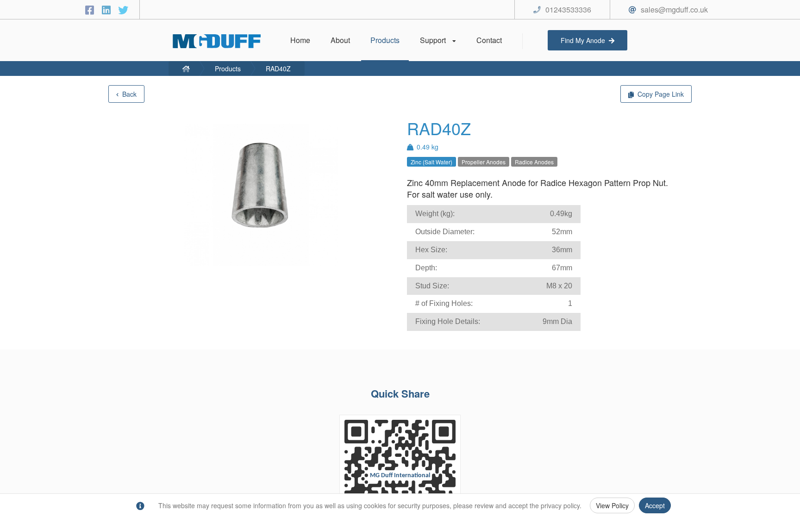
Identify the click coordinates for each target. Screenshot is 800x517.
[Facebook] (91, 9)
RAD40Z (278, 68)
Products (228, 68)
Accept (655, 505)
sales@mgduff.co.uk (674, 9)
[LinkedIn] (108, 9)
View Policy (612, 505)
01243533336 (568, 9)
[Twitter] (123, 9)
